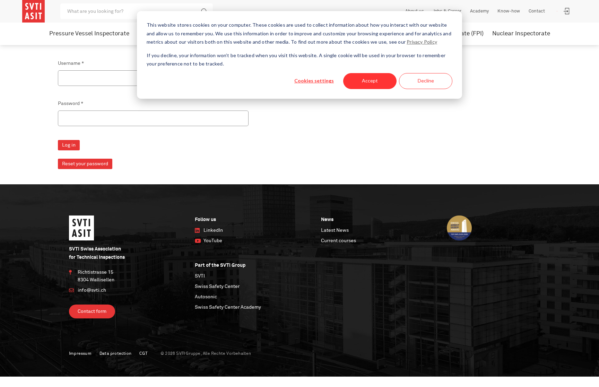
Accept (370, 80)
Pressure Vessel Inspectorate (89, 34)
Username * (71, 63)
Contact (537, 11)
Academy (479, 11)
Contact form (92, 311)
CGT (143, 354)
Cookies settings (314, 80)
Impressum (80, 354)
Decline (426, 80)
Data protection (115, 354)
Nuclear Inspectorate (521, 34)
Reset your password (85, 163)
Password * (70, 103)
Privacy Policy (422, 42)
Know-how (508, 11)
